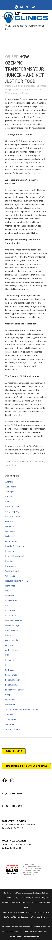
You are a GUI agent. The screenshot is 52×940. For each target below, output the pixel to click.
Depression (10, 531)
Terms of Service (13, 917)
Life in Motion (36, 917)
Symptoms (10, 704)
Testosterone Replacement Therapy (22, 709)
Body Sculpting (12, 511)
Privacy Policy (39, 912)
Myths (8, 635)
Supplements (11, 699)
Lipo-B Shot (11, 610)
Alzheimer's (10, 486)
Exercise (9, 561)
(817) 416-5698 (13, 793)
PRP (7, 655)
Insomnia (9, 595)
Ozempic (41, 86)
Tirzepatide (10, 719)
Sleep (7, 694)
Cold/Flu (9, 521)
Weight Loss (11, 89)
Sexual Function (12, 679)
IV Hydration (11, 600)
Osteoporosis (11, 640)
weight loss (11, 465)
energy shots (11, 541)
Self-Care (9, 669)
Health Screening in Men (16, 580)
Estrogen (9, 551)
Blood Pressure (12, 506)
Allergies (9, 481)
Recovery (9, 660)
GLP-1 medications (22, 461)
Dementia (9, 526)
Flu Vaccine (10, 565)
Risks (7, 665)
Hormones (10, 585)
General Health (12, 570)
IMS (7, 590)
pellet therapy (12, 650)
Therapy (9, 714)
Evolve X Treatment (14, 556)
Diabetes (30, 86)
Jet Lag (8, 605)
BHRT (8, 501)
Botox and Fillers (13, 516)
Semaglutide (11, 674)
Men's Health (11, 630)
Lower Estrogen (12, 625)
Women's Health (13, 729)
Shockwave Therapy (14, 689)
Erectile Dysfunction (14, 546)
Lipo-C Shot (10, 615)
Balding (8, 496)
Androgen (9, 491)
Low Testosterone (13, 620)
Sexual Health (12, 684)
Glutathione (11, 575)
